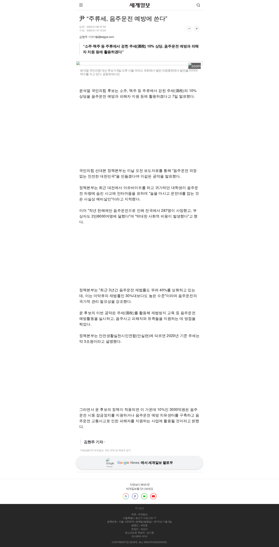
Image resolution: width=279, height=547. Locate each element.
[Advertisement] (139, 133)
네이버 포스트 (144, 496)
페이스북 (135, 496)
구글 (126, 496)
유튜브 (153, 496)
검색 (198, 5)
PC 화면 (139, 508)
